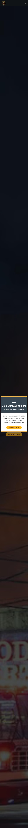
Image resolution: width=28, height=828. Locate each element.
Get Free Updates (14, 427)
